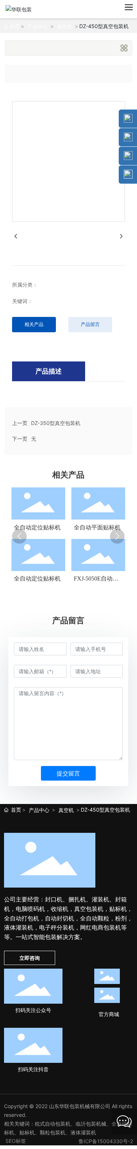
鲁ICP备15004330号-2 (106, 1141)
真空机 (64, 26)
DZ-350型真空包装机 (55, 423)
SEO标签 (15, 1141)
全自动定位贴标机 (37, 527)
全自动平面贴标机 (97, 527)
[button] (19, 536)
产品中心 (37, 26)
